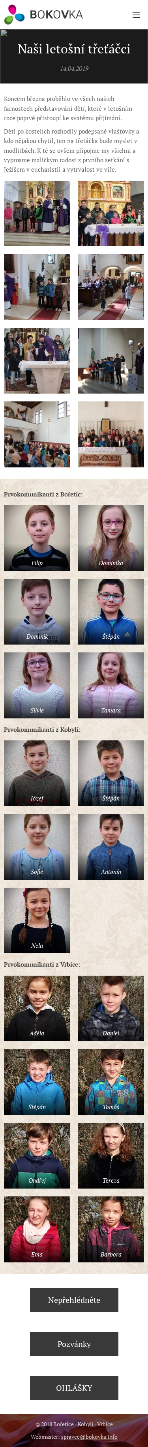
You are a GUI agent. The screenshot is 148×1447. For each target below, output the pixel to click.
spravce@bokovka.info (89, 1436)
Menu (136, 14)
